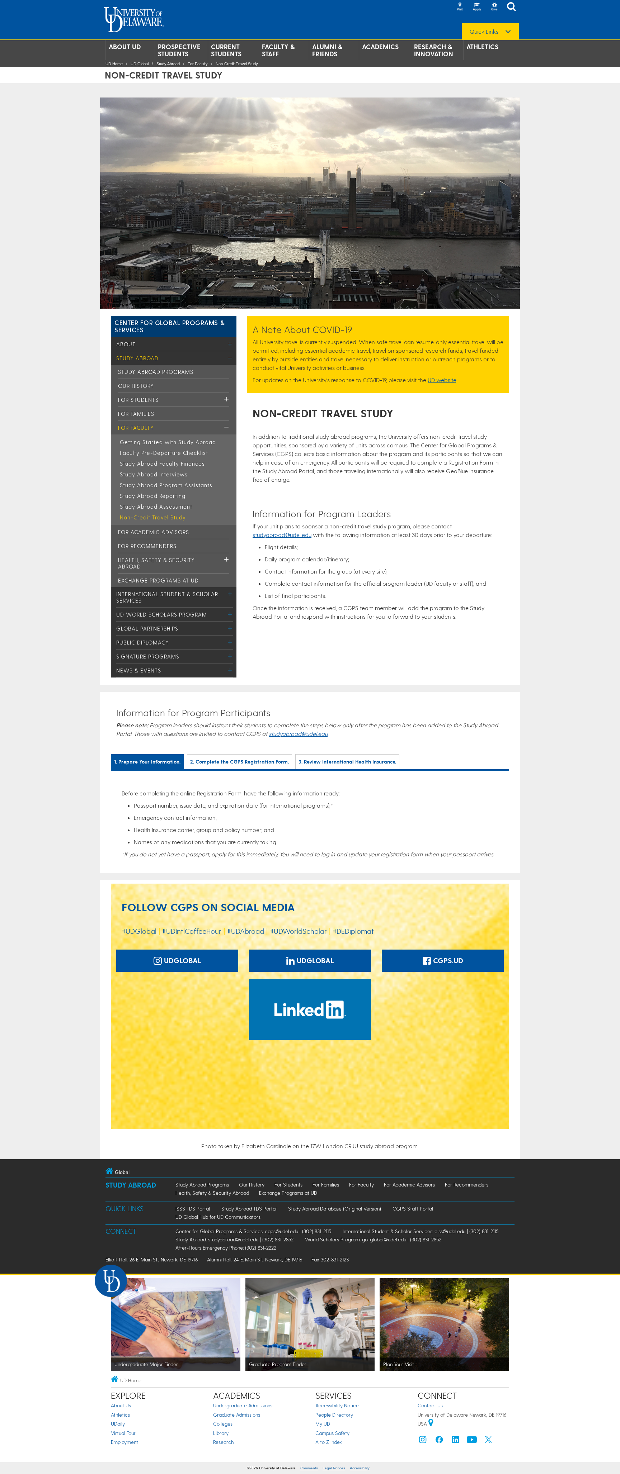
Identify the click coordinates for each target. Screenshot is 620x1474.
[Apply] (476, 7)
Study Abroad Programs (155, 371)
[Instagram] (423, 1441)
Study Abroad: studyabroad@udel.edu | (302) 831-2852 (234, 1239)
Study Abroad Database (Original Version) (334, 1209)
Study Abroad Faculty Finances (162, 463)
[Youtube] (472, 1441)
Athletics (482, 46)
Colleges (222, 1424)
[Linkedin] (456, 1441)
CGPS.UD (447, 960)
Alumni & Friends (327, 50)
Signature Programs (147, 656)
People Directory (334, 1415)
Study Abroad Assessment (156, 506)
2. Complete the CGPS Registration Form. (239, 762)
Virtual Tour (123, 1433)
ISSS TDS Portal (192, 1209)
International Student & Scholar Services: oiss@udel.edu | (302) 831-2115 (420, 1231)
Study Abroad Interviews (154, 474)
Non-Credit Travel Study (237, 64)
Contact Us (430, 1405)
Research (223, 1442)
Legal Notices (334, 1468)
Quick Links (484, 31)
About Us (121, 1405)
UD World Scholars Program (161, 614)
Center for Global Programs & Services (169, 326)
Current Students (226, 50)
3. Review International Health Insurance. (347, 762)
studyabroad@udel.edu (282, 534)
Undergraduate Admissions (242, 1405)
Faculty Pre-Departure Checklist (164, 453)
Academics (380, 46)
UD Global (140, 64)
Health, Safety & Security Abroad (212, 1193)
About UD (125, 46)
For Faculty (198, 64)
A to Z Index (328, 1442)
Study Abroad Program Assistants (166, 485)
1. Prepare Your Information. (147, 762)
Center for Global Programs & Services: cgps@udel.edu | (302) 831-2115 (253, 1231)
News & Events (138, 670)
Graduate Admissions (236, 1415)
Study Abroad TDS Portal (249, 1209)
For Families (136, 413)
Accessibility (360, 1468)
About (126, 344)
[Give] (494, 7)
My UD (322, 1424)
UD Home (114, 64)
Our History (136, 385)
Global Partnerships (147, 628)
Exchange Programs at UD (158, 580)
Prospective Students (179, 50)
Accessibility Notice (337, 1405)
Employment (124, 1442)
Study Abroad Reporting (152, 496)
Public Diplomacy (142, 642)
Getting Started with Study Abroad (168, 442)
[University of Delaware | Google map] (430, 1424)
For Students (138, 399)
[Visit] (459, 7)
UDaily (118, 1424)
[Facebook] (439, 1441)
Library (221, 1433)
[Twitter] (488, 1441)
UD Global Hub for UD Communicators (217, 1217)
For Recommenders (147, 546)
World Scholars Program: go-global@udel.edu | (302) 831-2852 (373, 1239)
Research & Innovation (433, 50)
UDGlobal (181, 960)
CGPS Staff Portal (413, 1209)
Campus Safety (332, 1433)
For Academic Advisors (153, 532)
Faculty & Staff (278, 50)
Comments (309, 1468)
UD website (442, 379)
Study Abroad (168, 64)
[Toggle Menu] (230, 343)
